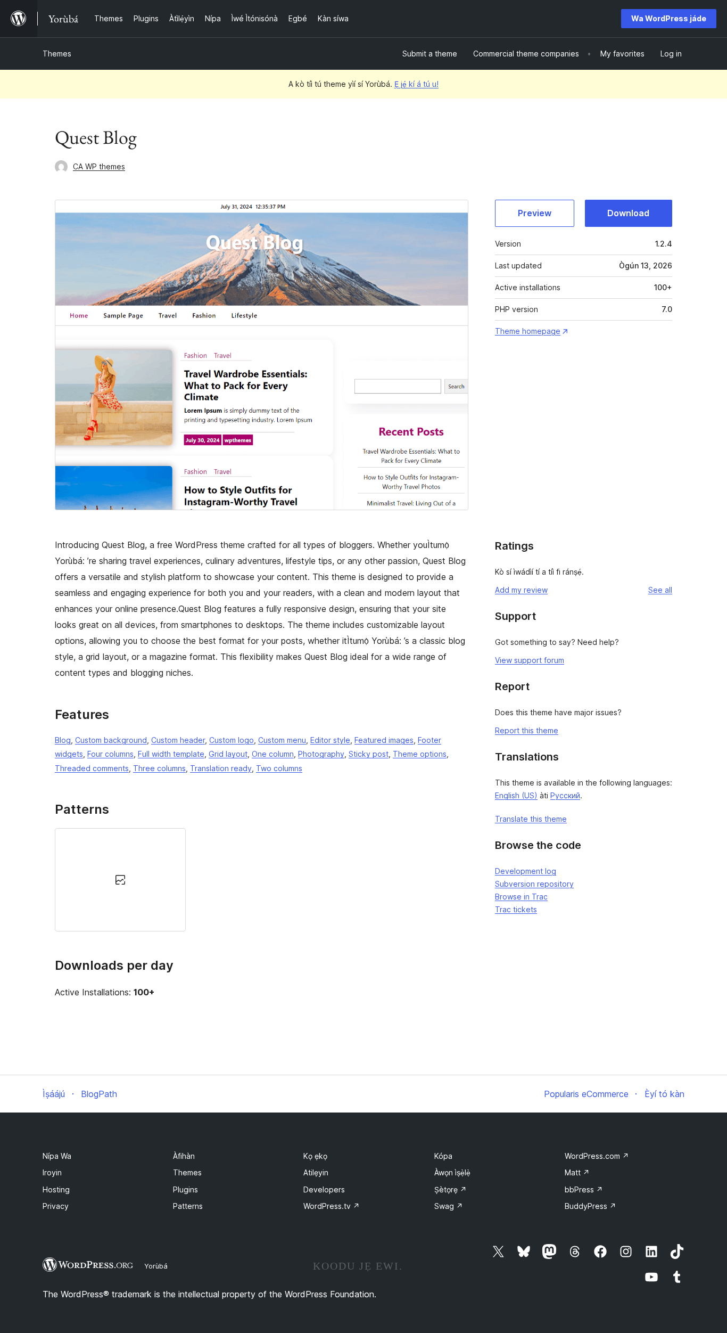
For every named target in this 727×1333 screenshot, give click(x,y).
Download (628, 213)
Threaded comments (92, 768)
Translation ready (221, 768)
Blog (63, 740)
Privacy (56, 1206)
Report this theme (526, 730)
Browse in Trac (521, 896)
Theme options (420, 753)
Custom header (178, 740)
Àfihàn (184, 1155)
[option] (120, 879)
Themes (57, 53)
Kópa (443, 1155)
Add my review (521, 589)
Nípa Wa (57, 1155)
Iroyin (52, 1172)
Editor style (330, 740)
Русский (565, 795)
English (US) (516, 795)
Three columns (159, 768)
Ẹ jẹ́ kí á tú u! (416, 83)
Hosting (56, 1189)
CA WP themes (99, 166)
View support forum (529, 660)
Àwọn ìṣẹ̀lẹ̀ (452, 1172)
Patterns (188, 1206)
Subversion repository (534, 883)
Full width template (171, 753)
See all (660, 589)
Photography (321, 753)
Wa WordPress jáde (668, 18)
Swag (448, 1206)
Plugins (185, 1189)
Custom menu (282, 740)
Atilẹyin (315, 1172)
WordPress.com (597, 1155)
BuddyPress (590, 1206)
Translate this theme (531, 818)
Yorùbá (156, 1266)
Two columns (279, 768)
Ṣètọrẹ (450, 1189)
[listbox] (261, 879)
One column (273, 753)
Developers (324, 1189)
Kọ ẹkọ (315, 1155)
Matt (577, 1172)
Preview (534, 213)
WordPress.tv (331, 1206)
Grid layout (228, 753)
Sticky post (369, 753)
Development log (525, 871)
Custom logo (231, 740)
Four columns (110, 753)
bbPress (584, 1189)
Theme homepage (527, 331)
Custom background (111, 740)
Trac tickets (516, 909)
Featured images (384, 740)
